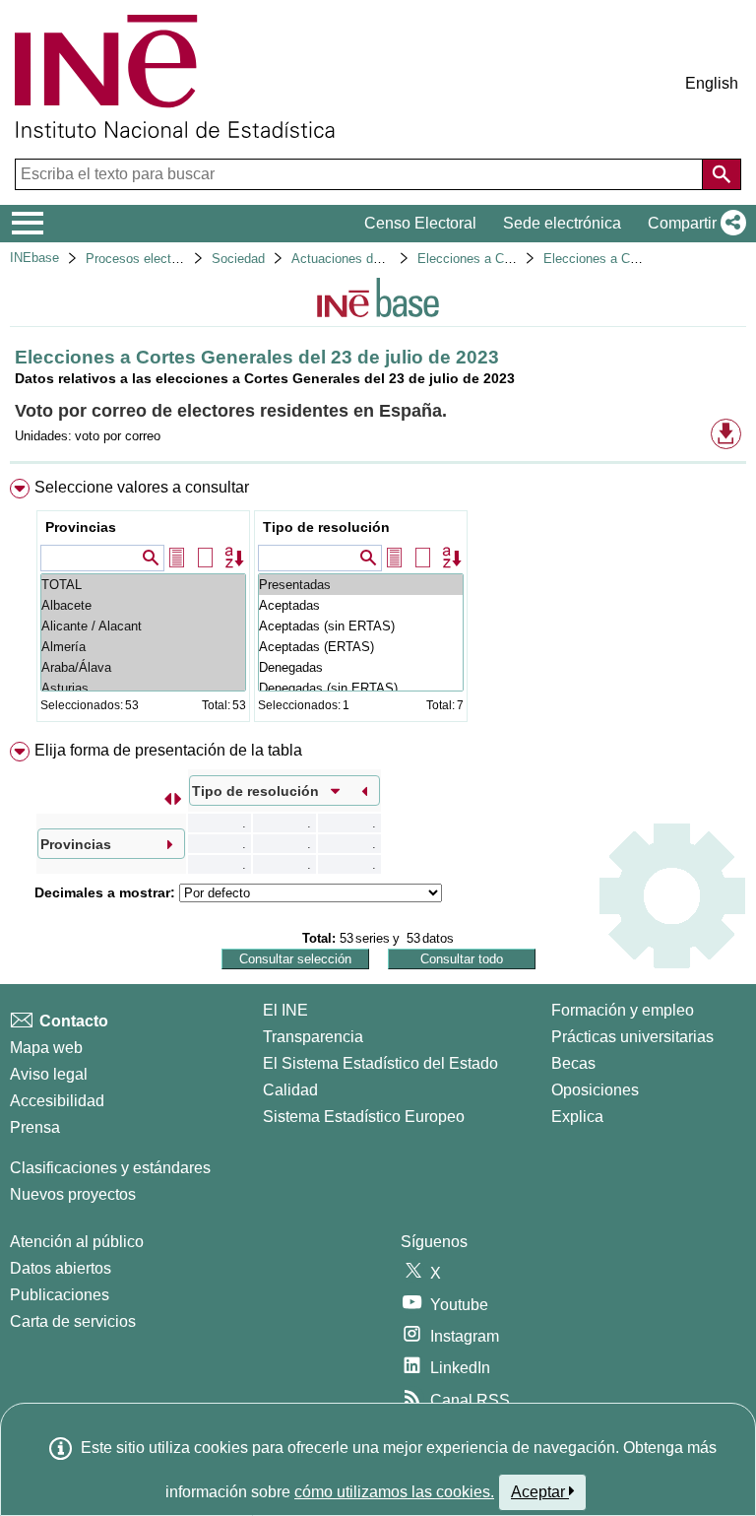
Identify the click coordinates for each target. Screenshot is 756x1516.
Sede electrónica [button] (562, 223)
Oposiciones (595, 1090)
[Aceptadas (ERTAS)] (361, 646)
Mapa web (46, 1047)
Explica (577, 1116)
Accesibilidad (57, 1100)
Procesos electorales (146, 258)
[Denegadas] (361, 667)
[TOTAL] (143, 584)
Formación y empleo (622, 1010)
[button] (693, 223)
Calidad (290, 1090)
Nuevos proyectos (73, 1194)
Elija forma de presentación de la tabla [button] (168, 750)
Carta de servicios (73, 1321)
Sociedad (238, 258)
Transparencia (313, 1036)
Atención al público (77, 1241)
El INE (285, 1010)
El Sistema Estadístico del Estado (380, 1063)
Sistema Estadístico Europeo (364, 1116)
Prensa (35, 1127)
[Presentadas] (361, 584)
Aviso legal (49, 1074)
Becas (573, 1063)
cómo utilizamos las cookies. (394, 1491)
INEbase (34, 257)
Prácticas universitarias (632, 1036)
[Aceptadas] (361, 605)
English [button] (711, 83)
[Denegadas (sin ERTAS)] (361, 688)
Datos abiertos (60, 1268)
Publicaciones (59, 1294)
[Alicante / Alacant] (143, 626)
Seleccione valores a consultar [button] (141, 487)
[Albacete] (143, 605)
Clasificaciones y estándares (110, 1167)
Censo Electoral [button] (420, 223)
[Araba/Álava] (143, 667)
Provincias (80, 527)
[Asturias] (143, 688)
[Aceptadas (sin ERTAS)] (361, 626)
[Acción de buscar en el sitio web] (721, 174)
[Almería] (143, 646)
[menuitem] (378, 604)
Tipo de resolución (326, 527)
